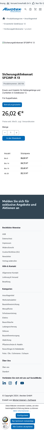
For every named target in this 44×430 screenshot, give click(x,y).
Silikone (5, 331)
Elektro (5, 318)
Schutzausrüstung (9, 313)
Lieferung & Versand (10, 277)
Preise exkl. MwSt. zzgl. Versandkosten (18, 121)
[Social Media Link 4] (22, 383)
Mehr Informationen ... (22, 411)
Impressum (6, 243)
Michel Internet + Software (24, 400)
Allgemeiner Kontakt (10, 273)
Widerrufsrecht (8, 248)
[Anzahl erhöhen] (16, 132)
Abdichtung (6, 340)
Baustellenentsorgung (10, 336)
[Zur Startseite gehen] (10, 10)
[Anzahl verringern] (4, 132)
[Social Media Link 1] (4, 383)
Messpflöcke (7, 309)
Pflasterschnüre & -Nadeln (12, 344)
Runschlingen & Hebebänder (13, 349)
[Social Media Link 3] (16, 383)
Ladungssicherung (9, 327)
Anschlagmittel (8, 295)
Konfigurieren (22, 415)
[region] (22, 54)
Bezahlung (6, 282)
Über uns (5, 367)
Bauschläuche (7, 322)
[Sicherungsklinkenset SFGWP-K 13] (22, 54)
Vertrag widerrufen (9, 261)
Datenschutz (7, 239)
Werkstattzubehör (9, 300)
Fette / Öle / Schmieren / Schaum (15, 353)
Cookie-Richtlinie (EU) (11, 252)
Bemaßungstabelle (12, 105)
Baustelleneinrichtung (10, 304)
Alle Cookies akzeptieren (23, 427)
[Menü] (40, 9)
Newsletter (6, 256)
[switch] (5, 426)
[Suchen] (25, 9)
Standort (5, 372)
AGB (4, 234)
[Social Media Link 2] (10, 383)
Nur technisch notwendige (22, 421)
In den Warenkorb (13, 138)
